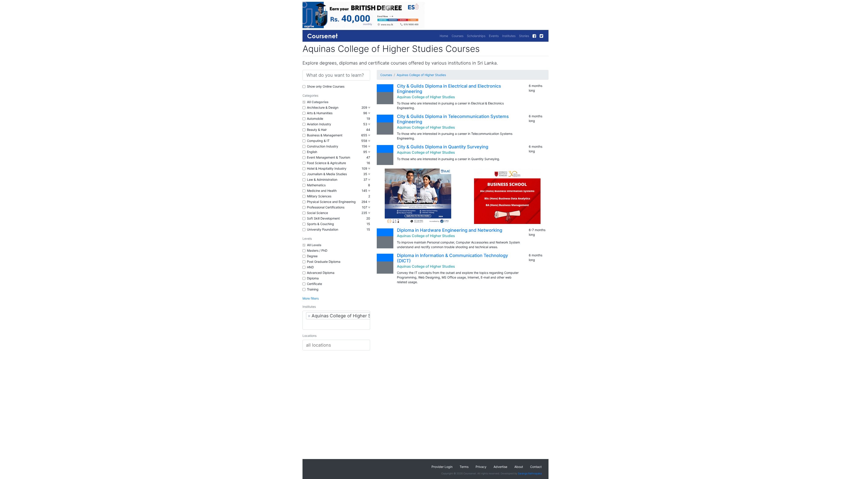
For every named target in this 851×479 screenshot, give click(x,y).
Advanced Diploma (320, 273)
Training (312, 289)
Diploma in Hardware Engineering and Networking (449, 230)
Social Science (317, 213)
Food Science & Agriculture (326, 163)
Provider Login (442, 467)
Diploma (313, 278)
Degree (312, 256)
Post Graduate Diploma (323, 261)
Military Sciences (319, 196)
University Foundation (322, 229)
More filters (311, 298)
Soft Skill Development (323, 218)
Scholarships (476, 36)
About (518, 467)
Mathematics (316, 185)
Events (494, 36)
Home (444, 36)
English (312, 152)
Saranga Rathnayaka (530, 473)
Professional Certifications (325, 207)
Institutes (508, 36)
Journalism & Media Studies (327, 174)
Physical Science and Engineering (331, 202)
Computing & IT (318, 141)
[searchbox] (336, 324)
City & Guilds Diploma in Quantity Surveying (442, 146)
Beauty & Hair (317, 130)
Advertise (500, 467)
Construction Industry (322, 146)
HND (310, 267)
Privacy (481, 467)
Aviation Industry (319, 124)
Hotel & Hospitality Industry (326, 168)
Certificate (314, 284)
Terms (464, 467)
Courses (457, 36)
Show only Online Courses (325, 86)
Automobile (315, 118)
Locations (309, 336)
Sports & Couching (320, 224)
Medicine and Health (322, 190)
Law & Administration (322, 179)
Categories (310, 95)
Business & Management (324, 135)
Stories (524, 36)
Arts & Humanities (319, 113)
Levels (307, 238)
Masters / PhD (317, 250)
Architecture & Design (322, 107)
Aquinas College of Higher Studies (421, 75)
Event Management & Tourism (328, 157)
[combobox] (336, 320)
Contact (536, 467)
